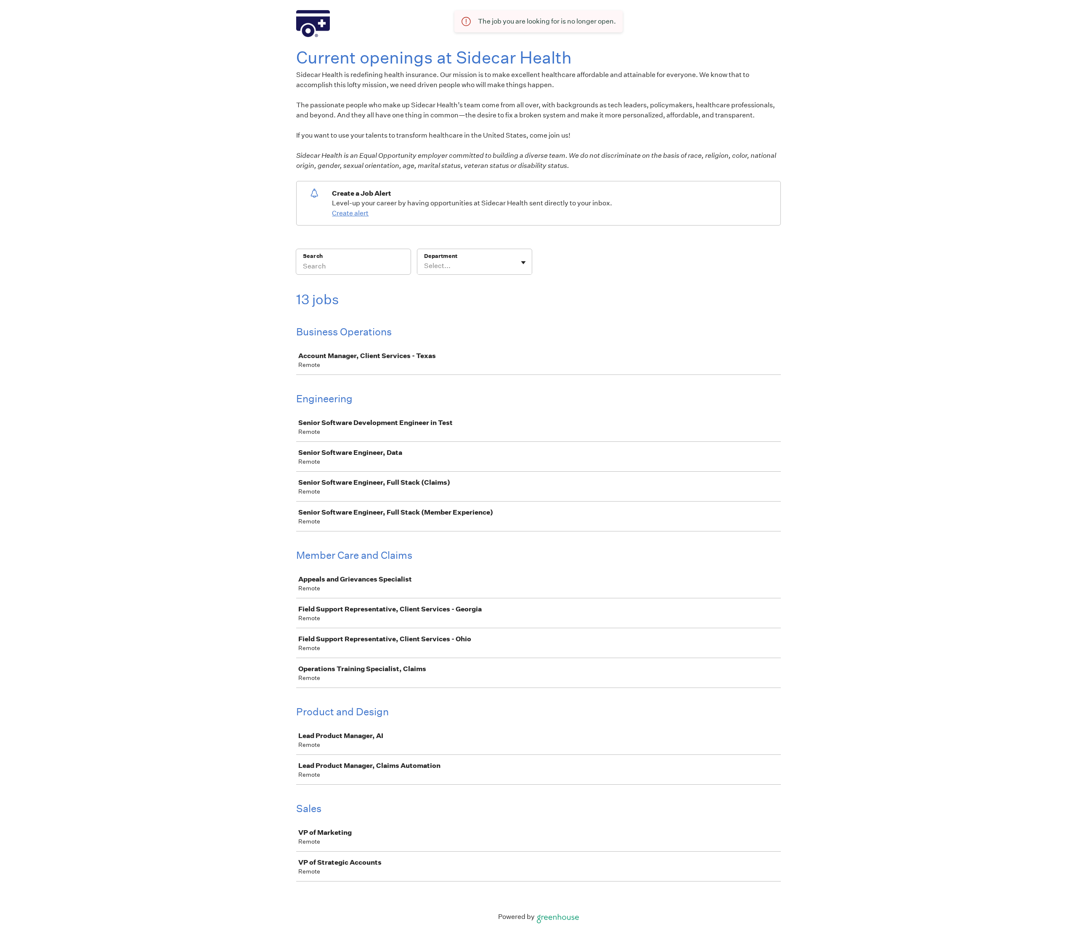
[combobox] (424, 266)
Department (440, 256)
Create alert (350, 213)
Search (313, 256)
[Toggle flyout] (523, 263)
